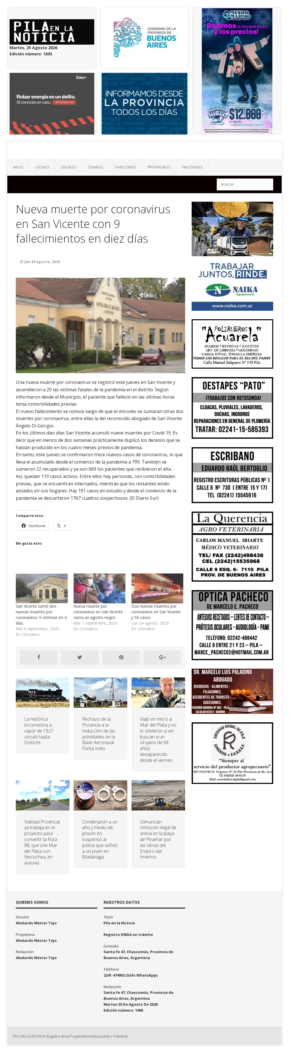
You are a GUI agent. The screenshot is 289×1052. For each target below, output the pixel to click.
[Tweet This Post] (79, 658)
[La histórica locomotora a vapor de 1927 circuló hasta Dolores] (42, 704)
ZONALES (95, 167)
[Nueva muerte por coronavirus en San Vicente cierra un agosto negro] (99, 588)
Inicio (18, 167)
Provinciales (158, 167)
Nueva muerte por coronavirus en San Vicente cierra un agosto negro (98, 611)
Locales (42, 167)
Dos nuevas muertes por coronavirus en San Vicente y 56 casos (156, 611)
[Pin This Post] (121, 658)
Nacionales (192, 167)
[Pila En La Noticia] (144, 150)
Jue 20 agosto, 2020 (42, 261)
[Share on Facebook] (38, 658)
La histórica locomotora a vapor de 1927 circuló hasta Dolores (38, 730)
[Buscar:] (245, 184)
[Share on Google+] (162, 658)
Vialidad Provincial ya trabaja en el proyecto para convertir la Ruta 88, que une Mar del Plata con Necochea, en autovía (42, 842)
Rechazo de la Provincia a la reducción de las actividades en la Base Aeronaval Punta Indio (98, 733)
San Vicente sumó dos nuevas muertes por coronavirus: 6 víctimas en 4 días (41, 614)
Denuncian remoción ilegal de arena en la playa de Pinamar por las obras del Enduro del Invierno (158, 839)
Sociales (68, 167)
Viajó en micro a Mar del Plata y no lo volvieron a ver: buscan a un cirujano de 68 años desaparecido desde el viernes (158, 739)
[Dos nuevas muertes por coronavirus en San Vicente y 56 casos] (157, 588)
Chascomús (125, 167)
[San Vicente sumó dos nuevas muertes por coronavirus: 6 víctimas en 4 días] (42, 588)
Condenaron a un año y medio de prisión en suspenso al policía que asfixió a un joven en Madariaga (100, 839)
